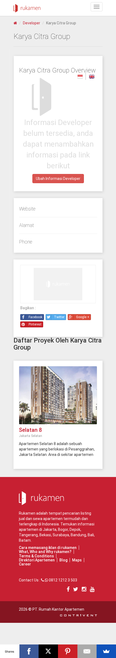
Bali (91, 535)
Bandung (78, 535)
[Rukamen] (27, 7)
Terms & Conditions (36, 556)
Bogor (63, 529)
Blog (63, 560)
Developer (31, 23)
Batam (25, 540)
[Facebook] (29, 651)
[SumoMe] (106, 651)
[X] (48, 651)
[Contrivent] (78, 615)
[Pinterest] (67, 651)
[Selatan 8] (58, 395)
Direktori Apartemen (37, 560)
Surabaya (61, 535)
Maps (77, 560)
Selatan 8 (30, 430)
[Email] (87, 651)
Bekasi (45, 535)
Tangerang (28, 535)
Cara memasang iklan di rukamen (48, 547)
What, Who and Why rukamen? (45, 552)
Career (25, 564)
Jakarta (49, 529)
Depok (75, 529)
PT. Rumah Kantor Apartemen (58, 609)
